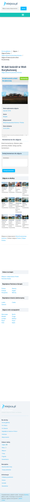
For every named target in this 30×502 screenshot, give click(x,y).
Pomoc (4, 480)
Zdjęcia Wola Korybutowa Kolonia (12, 55)
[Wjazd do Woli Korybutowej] (25, 199)
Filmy (3, 447)
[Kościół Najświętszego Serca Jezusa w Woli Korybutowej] (18, 199)
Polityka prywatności (7, 477)
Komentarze (5, 459)
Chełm (14, 302)
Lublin (3, 302)
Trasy (3, 453)
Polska (19, 238)
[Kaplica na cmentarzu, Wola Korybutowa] (18, 216)
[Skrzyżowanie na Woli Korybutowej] (11, 199)
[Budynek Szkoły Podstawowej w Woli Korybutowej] (5, 216)
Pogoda (4, 456)
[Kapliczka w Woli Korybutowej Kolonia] (4, 94)
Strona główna (6, 51)
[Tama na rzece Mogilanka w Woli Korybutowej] (25, 216)
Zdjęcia (4, 444)
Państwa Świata (6, 279)
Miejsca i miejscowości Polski (10, 276)
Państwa (4, 434)
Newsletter (5, 486)
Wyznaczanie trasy (7, 467)
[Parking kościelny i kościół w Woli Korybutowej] (25, 184)
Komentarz (6, 158)
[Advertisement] (15, 34)
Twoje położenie (6, 469)
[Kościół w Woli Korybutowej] (26, 94)
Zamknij (26, 494)
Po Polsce (4, 425)
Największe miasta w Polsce (9, 431)
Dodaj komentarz (9, 170)
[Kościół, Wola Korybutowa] (11, 184)
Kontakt (4, 483)
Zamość (4, 304)
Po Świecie (5, 428)
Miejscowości (5, 437)
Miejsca (4, 450)
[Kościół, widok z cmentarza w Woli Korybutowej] (11, 216)
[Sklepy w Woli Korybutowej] (5, 199)
